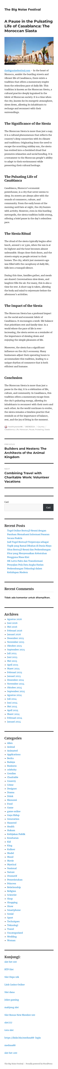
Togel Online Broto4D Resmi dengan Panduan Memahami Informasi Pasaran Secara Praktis (28, 534)
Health (10, 826)
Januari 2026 (14, 634)
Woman (11, 940)
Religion (11, 891)
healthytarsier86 (15, 427)
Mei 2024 (12, 706)
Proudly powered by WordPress (39, 1064)
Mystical (11, 864)
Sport (10, 917)
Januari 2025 (14, 676)
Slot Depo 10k (11, 977)
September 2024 (16, 691)
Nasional (12, 868)
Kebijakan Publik (16, 834)
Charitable (12, 777)
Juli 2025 (12, 653)
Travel (10, 929)
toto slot (9, 1030)
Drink (10, 796)
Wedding (12, 936)
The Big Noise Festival (22, 9)
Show (10, 906)
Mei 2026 (12, 626)
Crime (10, 784)
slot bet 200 (10, 1053)
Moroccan (24, 429)
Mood (10, 857)
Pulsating (39, 429)
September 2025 (16, 649)
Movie (10, 860)
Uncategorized (15, 932)
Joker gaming (11, 999)
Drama (10, 792)
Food (10, 803)
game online (14, 811)
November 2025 (15, 642)
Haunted (11, 822)
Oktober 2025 (14, 645)
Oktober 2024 (14, 687)
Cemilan (11, 773)
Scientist (12, 894)
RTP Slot (9, 969)
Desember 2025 (15, 638)
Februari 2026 (14, 630)
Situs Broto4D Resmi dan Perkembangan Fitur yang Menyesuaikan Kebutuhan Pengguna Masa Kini (29, 553)
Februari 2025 (14, 672)
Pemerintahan (15, 879)
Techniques (13, 921)
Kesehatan (13, 838)
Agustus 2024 (14, 695)
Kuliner (11, 849)
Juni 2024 (12, 702)
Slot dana (9, 992)
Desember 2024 (15, 680)
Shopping (12, 902)
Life (17, 429)
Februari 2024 (14, 718)
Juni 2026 (12, 623)
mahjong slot (11, 1007)
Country (41, 427)
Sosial (10, 913)
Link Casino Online (14, 984)
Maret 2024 (13, 714)
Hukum (11, 830)
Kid (9, 841)
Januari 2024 (14, 721)
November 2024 (15, 683)
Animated (12, 750)
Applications (14, 754)
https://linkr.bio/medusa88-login (22, 1037)
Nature (11, 872)
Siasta (47, 429)
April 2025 (12, 664)
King (9, 845)
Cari (6, 502)
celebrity (11, 769)
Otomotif (12, 876)
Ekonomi (12, 800)
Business (12, 765)
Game (10, 807)
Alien (10, 743)
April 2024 (12, 710)
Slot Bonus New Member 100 (19, 1015)
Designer (12, 788)
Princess (11, 883)
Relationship (14, 887)
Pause (31, 429)
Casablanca (9, 429)
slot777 (8, 1022)
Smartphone (14, 910)
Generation (13, 819)
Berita (10, 758)
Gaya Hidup (13, 815)
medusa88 (10, 1045)
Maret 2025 (13, 668)
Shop (10, 898)
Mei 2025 (12, 661)
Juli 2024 (12, 699)
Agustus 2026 (14, 619)
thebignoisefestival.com (17, 70)
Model (10, 853)
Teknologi (12, 925)
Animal (11, 747)
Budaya (11, 762)
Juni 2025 (12, 657)
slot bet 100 (10, 961)
